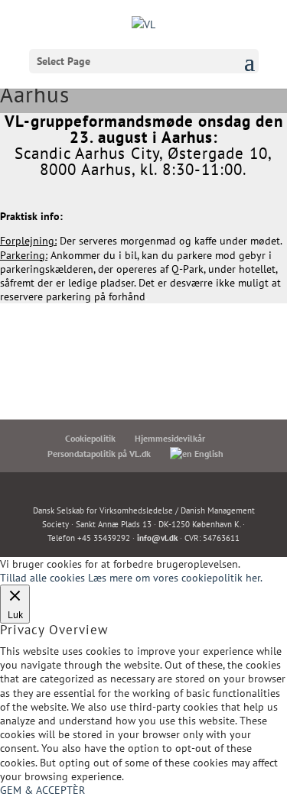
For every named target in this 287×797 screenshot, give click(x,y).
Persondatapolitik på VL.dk (99, 453)
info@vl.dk (157, 538)
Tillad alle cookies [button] (42, 578)
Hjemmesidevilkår (170, 438)
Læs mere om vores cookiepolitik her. (175, 578)
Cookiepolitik (90, 438)
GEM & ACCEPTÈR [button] (42, 790)
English (207, 453)
